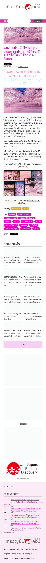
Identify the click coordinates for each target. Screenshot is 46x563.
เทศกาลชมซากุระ (11, 229)
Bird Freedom (23, 67)
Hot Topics (16, 208)
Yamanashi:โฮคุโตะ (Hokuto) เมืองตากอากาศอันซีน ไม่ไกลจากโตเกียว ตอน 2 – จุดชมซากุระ (23, 502)
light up (22, 218)
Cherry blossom (24, 214)
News (25, 208)
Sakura (31, 218)
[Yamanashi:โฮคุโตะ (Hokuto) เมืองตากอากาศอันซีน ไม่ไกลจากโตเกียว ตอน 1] (6, 522)
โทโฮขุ (36, 229)
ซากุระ (38, 221)
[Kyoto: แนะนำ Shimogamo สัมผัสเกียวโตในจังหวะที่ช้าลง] (6, 528)
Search (38, 21)
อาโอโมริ (33, 225)
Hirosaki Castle (10, 218)
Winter (16, 221)
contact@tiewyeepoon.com (24, 558)
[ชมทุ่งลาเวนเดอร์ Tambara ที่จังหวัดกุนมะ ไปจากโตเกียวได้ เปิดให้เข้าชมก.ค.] (6, 509)
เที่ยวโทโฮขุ (25, 229)
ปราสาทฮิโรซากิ (11, 225)
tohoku (7, 221)
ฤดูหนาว (24, 225)
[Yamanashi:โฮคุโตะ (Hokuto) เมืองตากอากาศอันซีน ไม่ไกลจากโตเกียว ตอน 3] (6, 515)
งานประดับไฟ (27, 221)
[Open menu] (5, 21)
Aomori (12, 214)
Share (6, 234)
